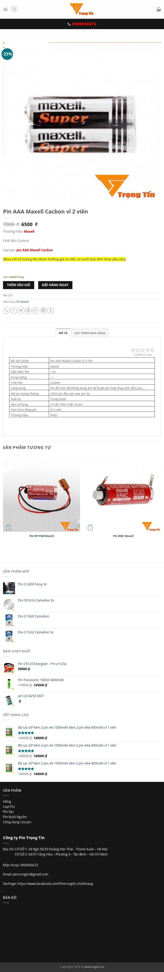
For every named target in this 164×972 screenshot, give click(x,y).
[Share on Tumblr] (50, 310)
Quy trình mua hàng (89, 333)
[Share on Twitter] (21, 310)
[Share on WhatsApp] (6, 310)
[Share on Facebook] (14, 310)
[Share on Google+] (35, 310)
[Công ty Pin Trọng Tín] (82, 9)
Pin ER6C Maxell (123, 536)
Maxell (29, 231)
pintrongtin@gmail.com (30, 874)
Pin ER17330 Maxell (41, 536)
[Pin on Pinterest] (28, 310)
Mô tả (63, 333)
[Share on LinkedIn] (43, 310)
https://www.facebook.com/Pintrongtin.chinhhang (55, 883)
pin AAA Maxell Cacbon (34, 250)
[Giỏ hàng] (158, 9)
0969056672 (29, 865)
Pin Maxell (22, 301)
